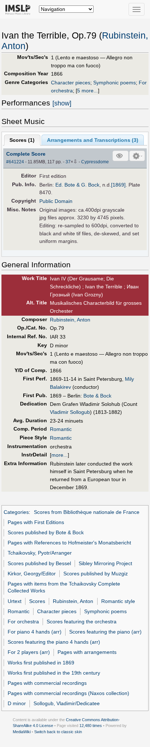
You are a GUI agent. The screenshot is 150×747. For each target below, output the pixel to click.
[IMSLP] (19, 9)
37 (68, 161)
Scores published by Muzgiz (95, 573)
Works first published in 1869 (41, 663)
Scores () (22, 140)
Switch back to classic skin (58, 732)
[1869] (118, 185)
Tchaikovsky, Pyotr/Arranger (40, 553)
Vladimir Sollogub (70, 412)
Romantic (61, 429)
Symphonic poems (114, 82)
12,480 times (90, 725)
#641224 (15, 161)
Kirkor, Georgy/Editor (32, 573)
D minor (17, 703)
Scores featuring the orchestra (82, 621)
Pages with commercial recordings (47, 683)
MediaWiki (22, 732)
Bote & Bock (97, 396)
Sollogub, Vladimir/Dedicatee (66, 703)
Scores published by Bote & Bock (46, 532)
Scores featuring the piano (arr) (105, 632)
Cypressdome (95, 161)
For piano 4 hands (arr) (35, 632)
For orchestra (23, 621)
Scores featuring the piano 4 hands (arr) (54, 642)
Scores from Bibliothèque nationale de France (86, 512)
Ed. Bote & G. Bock (77, 185)
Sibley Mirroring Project (105, 563)
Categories (16, 512)
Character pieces (70, 82)
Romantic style (118, 601)
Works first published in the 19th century (54, 673)
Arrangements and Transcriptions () (92, 140)
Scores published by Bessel (39, 563)
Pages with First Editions (36, 522)
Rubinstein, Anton (70, 320)
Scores (37, 601)
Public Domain (55, 201)
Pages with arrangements (87, 652)
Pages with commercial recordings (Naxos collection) (68, 693)
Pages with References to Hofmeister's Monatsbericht (69, 543)
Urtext (14, 601)
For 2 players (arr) (29, 652)
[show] (61, 103)
